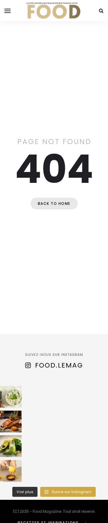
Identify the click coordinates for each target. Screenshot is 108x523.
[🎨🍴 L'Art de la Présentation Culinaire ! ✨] (11, 421)
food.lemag (59, 365)
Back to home (54, 203)
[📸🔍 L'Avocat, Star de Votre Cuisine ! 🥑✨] (11, 446)
